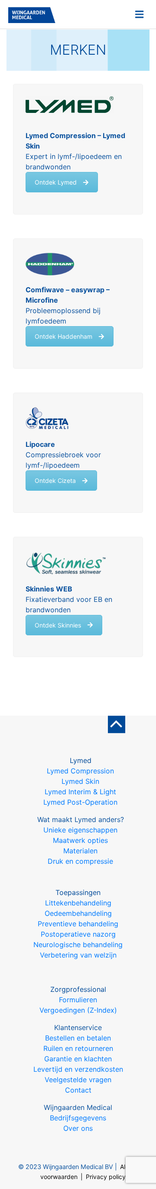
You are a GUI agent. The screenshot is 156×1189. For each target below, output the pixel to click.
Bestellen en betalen (78, 1038)
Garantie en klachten (78, 1058)
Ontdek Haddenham (63, 336)
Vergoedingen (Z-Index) (78, 1010)
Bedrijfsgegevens (78, 1117)
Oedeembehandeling (78, 913)
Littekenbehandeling (78, 902)
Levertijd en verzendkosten (78, 1069)
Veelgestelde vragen (78, 1079)
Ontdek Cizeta (55, 480)
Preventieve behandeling (78, 923)
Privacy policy (106, 1176)
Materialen (80, 850)
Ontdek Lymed (56, 182)
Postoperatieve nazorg (78, 934)
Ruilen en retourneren (78, 1048)
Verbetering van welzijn (78, 955)
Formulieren (78, 999)
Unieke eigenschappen (80, 830)
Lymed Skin (80, 781)
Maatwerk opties (80, 840)
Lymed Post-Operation (80, 802)
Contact (78, 1090)
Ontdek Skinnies (58, 625)
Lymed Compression (80, 770)
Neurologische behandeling (78, 944)
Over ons (78, 1128)
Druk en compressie (80, 861)
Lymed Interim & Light (80, 791)
